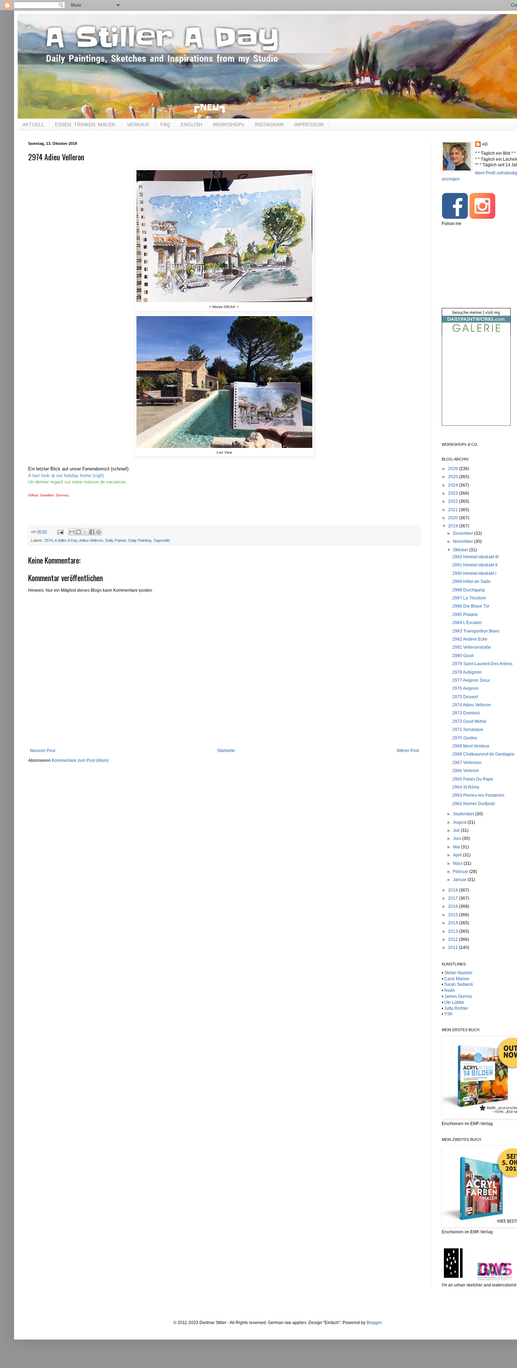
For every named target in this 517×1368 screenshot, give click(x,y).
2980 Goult (462, 655)
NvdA (449, 990)
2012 (453, 939)
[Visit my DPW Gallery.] (476, 333)
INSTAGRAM (269, 124)
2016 (453, 906)
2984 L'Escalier (467, 622)
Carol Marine (456, 978)
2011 (453, 947)
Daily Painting (139, 540)
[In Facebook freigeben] (91, 531)
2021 (453, 509)
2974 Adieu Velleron (471, 704)
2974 (48, 540)
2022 (453, 501)
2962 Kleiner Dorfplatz (473, 803)
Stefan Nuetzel (458, 972)
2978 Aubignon (466, 672)
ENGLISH (191, 124)
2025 (453, 476)
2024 (453, 485)
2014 (453, 922)
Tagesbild (161, 540)
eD (485, 144)
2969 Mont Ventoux (470, 746)
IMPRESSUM (309, 124)
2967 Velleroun (466, 762)
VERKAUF (138, 124)
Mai (457, 846)
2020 (453, 517)
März (458, 863)
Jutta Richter (456, 1008)
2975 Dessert (465, 696)
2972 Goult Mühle (469, 721)
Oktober (461, 549)
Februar (461, 871)
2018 (453, 890)
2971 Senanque (467, 729)
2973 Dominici (466, 713)
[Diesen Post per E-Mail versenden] (71, 531)
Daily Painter (115, 540)
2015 (453, 914)
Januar (460, 879)
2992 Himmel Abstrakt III (475, 556)
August (460, 822)
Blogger (373, 1322)
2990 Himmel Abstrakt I (474, 573)
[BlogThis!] (78, 531)
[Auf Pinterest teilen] (98, 531)
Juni (457, 838)
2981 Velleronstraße (471, 647)
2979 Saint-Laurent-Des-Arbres (482, 663)
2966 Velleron (465, 770)
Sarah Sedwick (458, 984)
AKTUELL (33, 124)
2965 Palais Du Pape (472, 779)
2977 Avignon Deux (471, 680)
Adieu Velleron (91, 540)
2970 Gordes (464, 738)
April (458, 855)
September (464, 813)
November (463, 541)
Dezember (463, 533)
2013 (453, 931)
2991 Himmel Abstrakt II (474, 565)
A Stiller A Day (66, 540)
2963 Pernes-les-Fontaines (478, 795)
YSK (448, 1013)
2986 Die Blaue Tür (471, 606)
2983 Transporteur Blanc (476, 631)
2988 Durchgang (468, 589)
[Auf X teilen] (85, 531)
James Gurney (458, 996)
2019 (453, 526)
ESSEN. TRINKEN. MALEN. (85, 124)
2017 (453, 898)
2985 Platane (465, 614)
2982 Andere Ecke (469, 639)
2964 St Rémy (465, 787)
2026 (453, 468)
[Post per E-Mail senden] (60, 531)
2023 (453, 493)
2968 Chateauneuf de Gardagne (483, 754)
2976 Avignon (465, 688)
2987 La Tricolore (469, 598)
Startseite (226, 750)
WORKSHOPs (228, 124)
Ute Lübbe (454, 1002)
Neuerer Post (42, 750)
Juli (457, 830)
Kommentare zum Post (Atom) (80, 760)
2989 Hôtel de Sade (471, 581)
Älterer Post (408, 750)
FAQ (165, 124)
